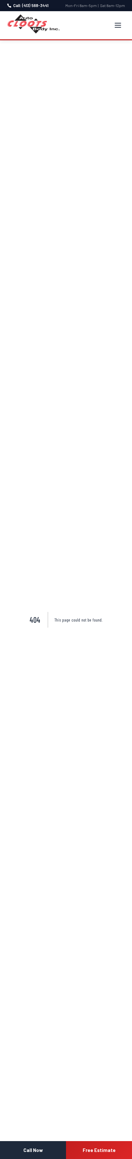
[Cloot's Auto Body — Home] (33, 24)
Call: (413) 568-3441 (30, 5)
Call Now (33, 1150)
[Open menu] (118, 25)
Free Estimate (99, 1150)
